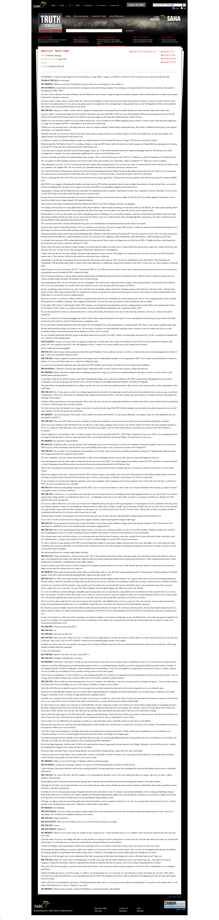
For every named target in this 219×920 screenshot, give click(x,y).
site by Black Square (174, 897)
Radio (78, 5)
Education (88, 5)
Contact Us (114, 5)
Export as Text (169, 62)
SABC (177, 8)
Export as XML (169, 55)
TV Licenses (101, 5)
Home (68, 16)
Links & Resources (116, 16)
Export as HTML (169, 59)
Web (184, 8)
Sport (62, 5)
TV (70, 5)
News (53, 5)
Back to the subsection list (144, 51)
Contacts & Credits (99, 16)
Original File (168, 51)
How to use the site (81, 16)
